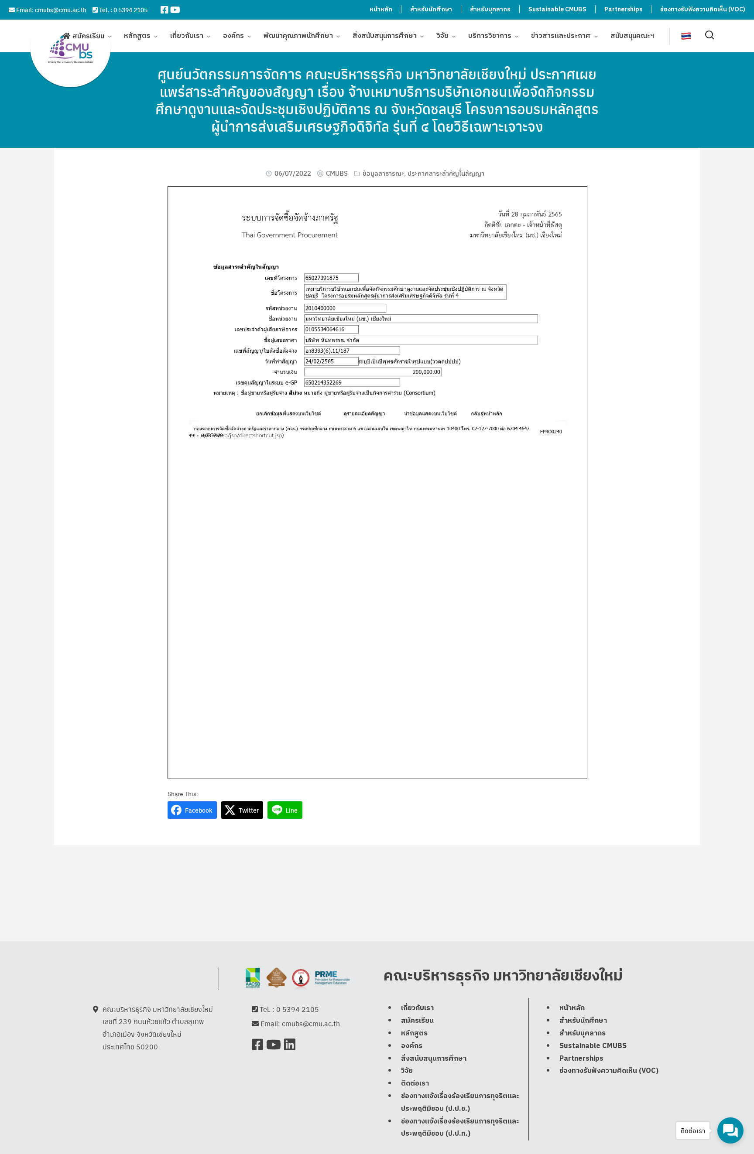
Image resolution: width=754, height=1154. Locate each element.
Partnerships (623, 9)
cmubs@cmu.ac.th (60, 9)
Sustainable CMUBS (557, 9)
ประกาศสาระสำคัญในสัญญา (446, 172)
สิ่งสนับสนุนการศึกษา (385, 36)
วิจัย (442, 36)
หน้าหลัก (381, 9)
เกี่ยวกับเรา (186, 36)
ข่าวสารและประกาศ (561, 36)
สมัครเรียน (88, 36)
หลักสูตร (137, 36)
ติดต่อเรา (415, 1083)
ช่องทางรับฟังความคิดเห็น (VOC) (702, 9)
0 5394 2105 (130, 9)
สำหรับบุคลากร (490, 9)
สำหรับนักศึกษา (431, 9)
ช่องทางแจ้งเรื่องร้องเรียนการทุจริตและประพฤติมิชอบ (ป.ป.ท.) (460, 1128)
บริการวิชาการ (489, 36)
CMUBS (337, 172)
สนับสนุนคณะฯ (632, 36)
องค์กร (233, 36)
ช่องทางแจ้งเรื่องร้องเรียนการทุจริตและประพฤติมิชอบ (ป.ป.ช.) (460, 1102)
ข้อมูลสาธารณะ (383, 172)
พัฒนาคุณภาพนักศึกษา (298, 36)
